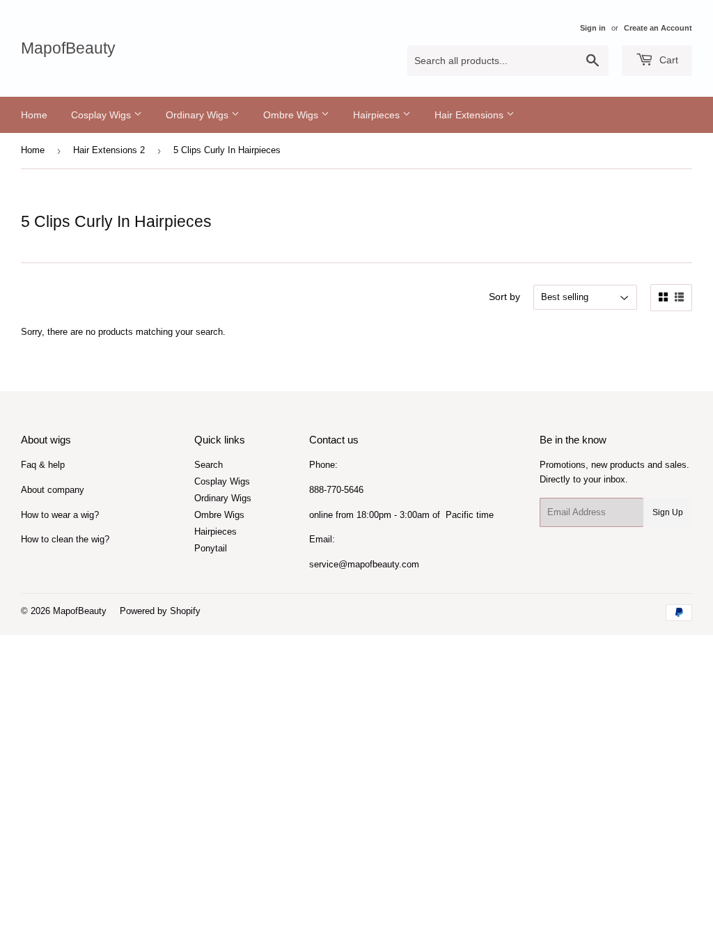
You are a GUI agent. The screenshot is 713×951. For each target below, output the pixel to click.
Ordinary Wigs (198, 114)
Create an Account (658, 28)
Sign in (593, 28)
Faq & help (43, 464)
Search (208, 464)
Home (34, 114)
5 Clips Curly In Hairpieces (227, 150)
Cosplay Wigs (102, 114)
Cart (667, 59)
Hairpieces (377, 114)
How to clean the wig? (65, 539)
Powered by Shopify (160, 611)
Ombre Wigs (292, 114)
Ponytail (210, 548)
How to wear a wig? (60, 515)
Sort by (504, 296)
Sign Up (667, 512)
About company (52, 490)
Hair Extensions (470, 114)
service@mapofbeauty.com (364, 564)
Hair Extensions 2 (109, 150)
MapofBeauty (68, 48)
